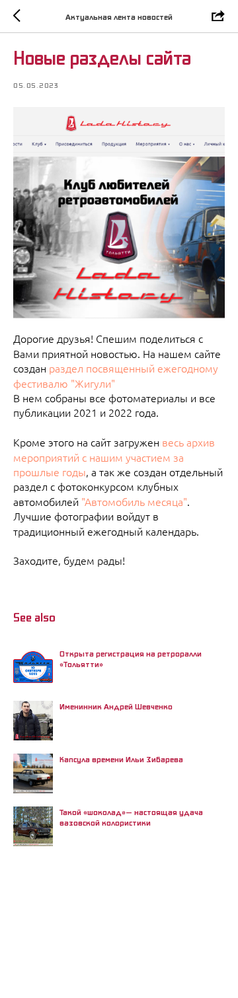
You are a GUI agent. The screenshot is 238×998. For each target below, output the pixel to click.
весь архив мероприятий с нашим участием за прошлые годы (114, 457)
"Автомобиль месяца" (134, 502)
